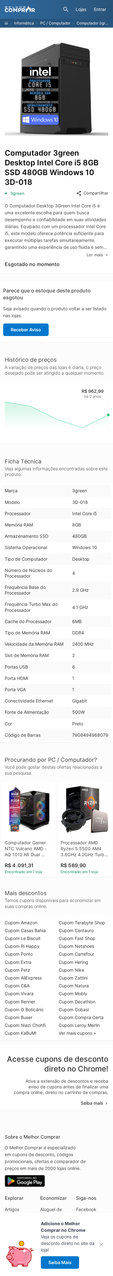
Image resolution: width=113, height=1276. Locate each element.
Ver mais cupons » (77, 1033)
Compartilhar (95, 192)
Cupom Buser (18, 1017)
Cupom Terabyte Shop (82, 922)
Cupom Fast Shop (77, 938)
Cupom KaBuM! (20, 1033)
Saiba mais (92, 1103)
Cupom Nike (71, 970)
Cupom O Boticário (24, 1009)
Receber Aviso (26, 329)
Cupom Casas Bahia (25, 930)
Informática (24, 23)
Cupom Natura (74, 985)
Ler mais (95, 254)
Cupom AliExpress (23, 977)
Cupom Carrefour (76, 954)
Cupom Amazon (21, 922)
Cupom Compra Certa (81, 1017)
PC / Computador (55, 23)
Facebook (86, 1209)
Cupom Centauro (76, 930)
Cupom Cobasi (74, 1009)
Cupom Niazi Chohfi (25, 1025)
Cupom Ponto (19, 954)
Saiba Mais (60, 1262)
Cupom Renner (20, 1001)
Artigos (12, 1209)
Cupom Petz (17, 970)
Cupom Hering (73, 962)
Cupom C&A (17, 985)
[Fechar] (103, 1244)
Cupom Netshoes (76, 946)
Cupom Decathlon (77, 1001)
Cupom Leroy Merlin (79, 1025)
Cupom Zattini (73, 977)
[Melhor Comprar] (32, 9)
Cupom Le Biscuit (22, 938)
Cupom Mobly (73, 993)
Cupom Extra (18, 962)
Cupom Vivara (19, 993)
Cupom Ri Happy (22, 946)
